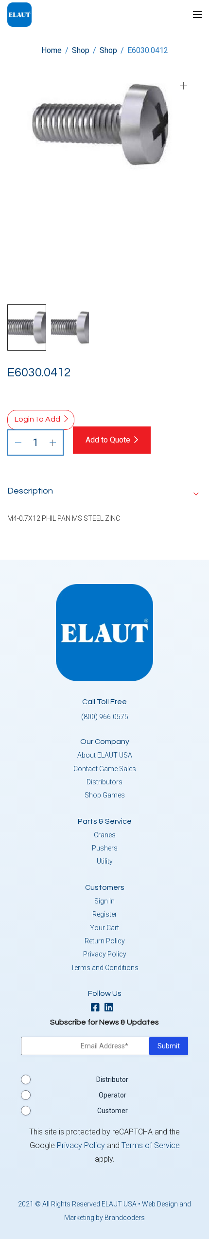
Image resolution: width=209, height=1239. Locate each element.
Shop (80, 50)
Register (104, 914)
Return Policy (105, 941)
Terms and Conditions (104, 968)
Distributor (112, 1079)
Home (51, 50)
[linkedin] (111, 1008)
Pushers (105, 848)
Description (30, 491)
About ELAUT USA (104, 755)
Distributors (104, 782)
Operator (112, 1095)
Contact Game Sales (104, 769)
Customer (112, 1111)
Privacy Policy (104, 954)
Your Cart (104, 928)
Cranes (105, 835)
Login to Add (37, 419)
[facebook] (97, 1008)
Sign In (104, 901)
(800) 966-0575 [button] (104, 717)
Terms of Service (151, 1145)
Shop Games (105, 795)
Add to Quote (108, 439)
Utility (105, 861)
